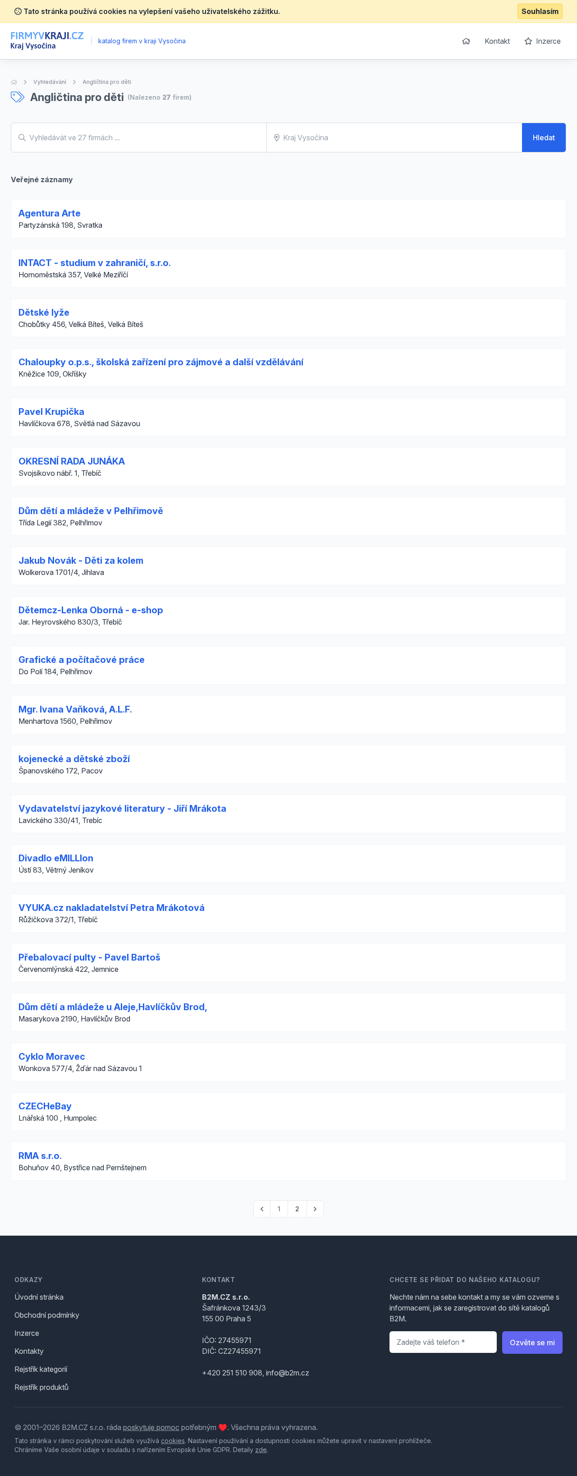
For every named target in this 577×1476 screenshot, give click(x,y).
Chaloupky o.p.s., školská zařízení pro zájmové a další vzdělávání (160, 362)
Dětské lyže (43, 312)
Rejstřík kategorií (40, 1369)
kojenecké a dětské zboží (74, 759)
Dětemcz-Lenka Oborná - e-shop (90, 610)
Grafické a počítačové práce (81, 659)
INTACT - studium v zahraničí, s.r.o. (94, 262)
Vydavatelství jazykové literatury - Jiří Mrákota (122, 808)
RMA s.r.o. (40, 1155)
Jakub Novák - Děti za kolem (80, 560)
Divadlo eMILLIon (55, 858)
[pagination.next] (315, 1209)
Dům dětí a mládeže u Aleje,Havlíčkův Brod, (112, 1007)
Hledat (544, 137)
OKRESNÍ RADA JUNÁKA (71, 461)
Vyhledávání (49, 81)
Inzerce (547, 41)
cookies (173, 1440)
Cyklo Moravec (51, 1056)
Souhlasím (540, 11)
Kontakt (497, 41)
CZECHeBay (45, 1106)
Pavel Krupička (51, 411)
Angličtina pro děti (106, 81)
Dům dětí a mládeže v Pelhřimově (90, 511)
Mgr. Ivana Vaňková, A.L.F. (75, 709)
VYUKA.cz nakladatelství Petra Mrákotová (111, 907)
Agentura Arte (49, 213)
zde (261, 1449)
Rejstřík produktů (41, 1387)
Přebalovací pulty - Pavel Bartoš (89, 957)
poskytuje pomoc (151, 1427)
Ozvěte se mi (532, 1342)
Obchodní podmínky (46, 1315)
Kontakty (29, 1351)
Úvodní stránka (39, 1296)
